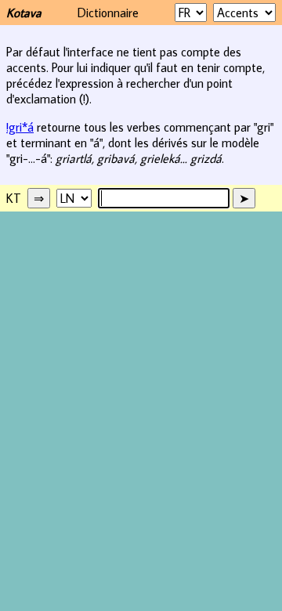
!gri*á (20, 127)
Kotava (24, 12)
